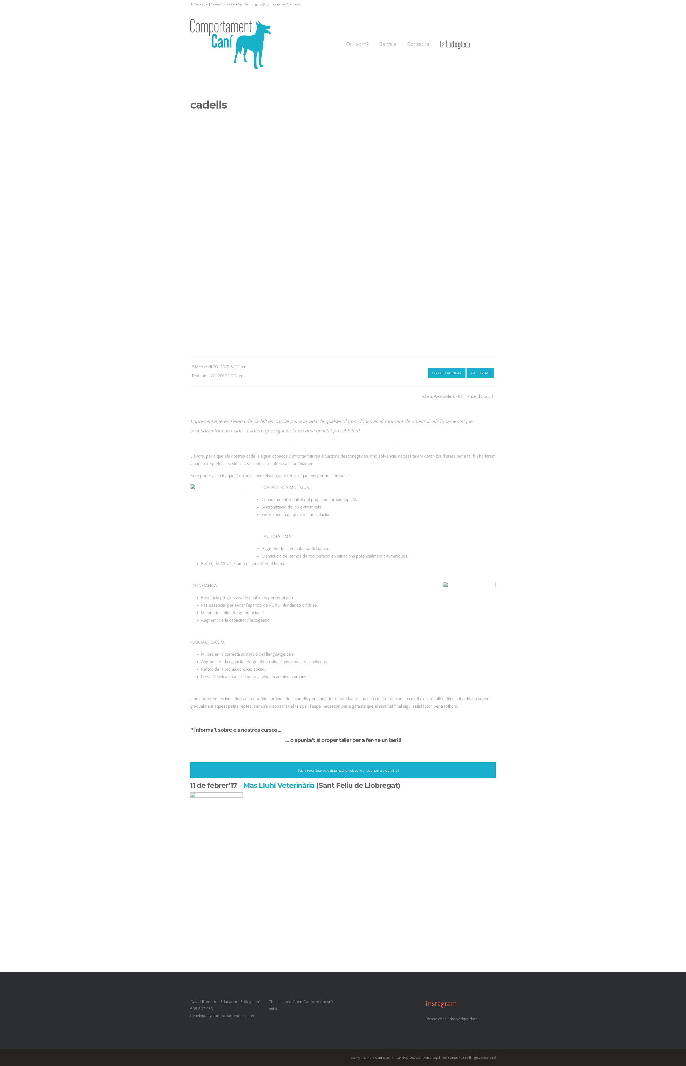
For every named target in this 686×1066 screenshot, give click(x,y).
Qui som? (357, 44)
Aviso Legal (431, 1058)
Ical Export (480, 373)
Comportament (366, 1058)
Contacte (418, 44)
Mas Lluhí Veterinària (279, 785)
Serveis (387, 44)
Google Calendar (446, 373)
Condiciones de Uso (226, 4)
